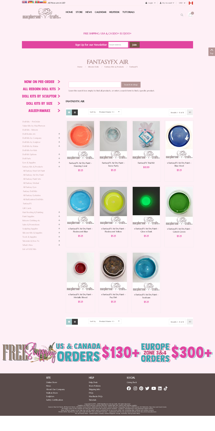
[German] (30, 1)
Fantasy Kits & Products (114, 67)
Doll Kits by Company (32, 138)
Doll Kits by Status (30, 146)
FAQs (91, 393)
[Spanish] (45, 1)
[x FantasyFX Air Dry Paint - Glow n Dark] (146, 206)
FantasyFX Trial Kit (146, 163)
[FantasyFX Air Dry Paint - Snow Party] (113, 140)
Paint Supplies (28, 216)
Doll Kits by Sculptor (31, 142)
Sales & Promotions (31, 224)
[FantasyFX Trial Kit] (146, 140)
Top (211, 53)
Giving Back (132, 382)
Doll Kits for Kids (30, 150)
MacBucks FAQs (96, 396)
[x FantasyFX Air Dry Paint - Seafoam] (146, 271)
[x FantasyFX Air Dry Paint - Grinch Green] (179, 206)
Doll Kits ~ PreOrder (31, 121)
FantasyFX (133, 67)
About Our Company (55, 389)
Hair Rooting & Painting (33, 212)
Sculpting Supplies (30, 228)
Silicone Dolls (93, 67)
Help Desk (93, 382)
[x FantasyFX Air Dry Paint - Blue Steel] (179, 140)
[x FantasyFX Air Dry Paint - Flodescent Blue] (80, 206)
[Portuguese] (37, 1)
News (48, 386)
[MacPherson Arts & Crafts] (41, 17)
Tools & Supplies (30, 237)
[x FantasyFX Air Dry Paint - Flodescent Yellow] (113, 206)
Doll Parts (27, 158)
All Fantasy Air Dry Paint (33, 175)
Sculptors (50, 396)
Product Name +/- (107, 112)
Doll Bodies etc (29, 134)
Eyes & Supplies (29, 162)
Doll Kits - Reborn (30, 130)
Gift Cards (27, 208)
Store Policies (95, 386)
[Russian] (41, 1)
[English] (23, 1)
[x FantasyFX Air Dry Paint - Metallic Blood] (80, 271)
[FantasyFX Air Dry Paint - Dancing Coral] (80, 140)
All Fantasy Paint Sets (32, 179)
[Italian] (34, 1)
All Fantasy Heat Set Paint (34, 171)
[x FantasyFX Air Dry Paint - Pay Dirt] (113, 271)
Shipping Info (94, 389)
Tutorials (92, 400)
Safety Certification (54, 400)
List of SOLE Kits (29, 249)
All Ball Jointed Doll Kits (33, 199)
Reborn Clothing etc (31, 220)
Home (79, 67)
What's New (28, 245)
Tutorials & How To (31, 241)
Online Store (51, 382)
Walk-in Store (52, 393)
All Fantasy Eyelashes (32, 195)
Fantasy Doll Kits (30, 191)
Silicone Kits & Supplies (32, 233)
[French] (27, 1)
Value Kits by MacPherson (34, 126)
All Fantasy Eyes (29, 187)
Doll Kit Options (30, 154)
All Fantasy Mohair (31, 183)
